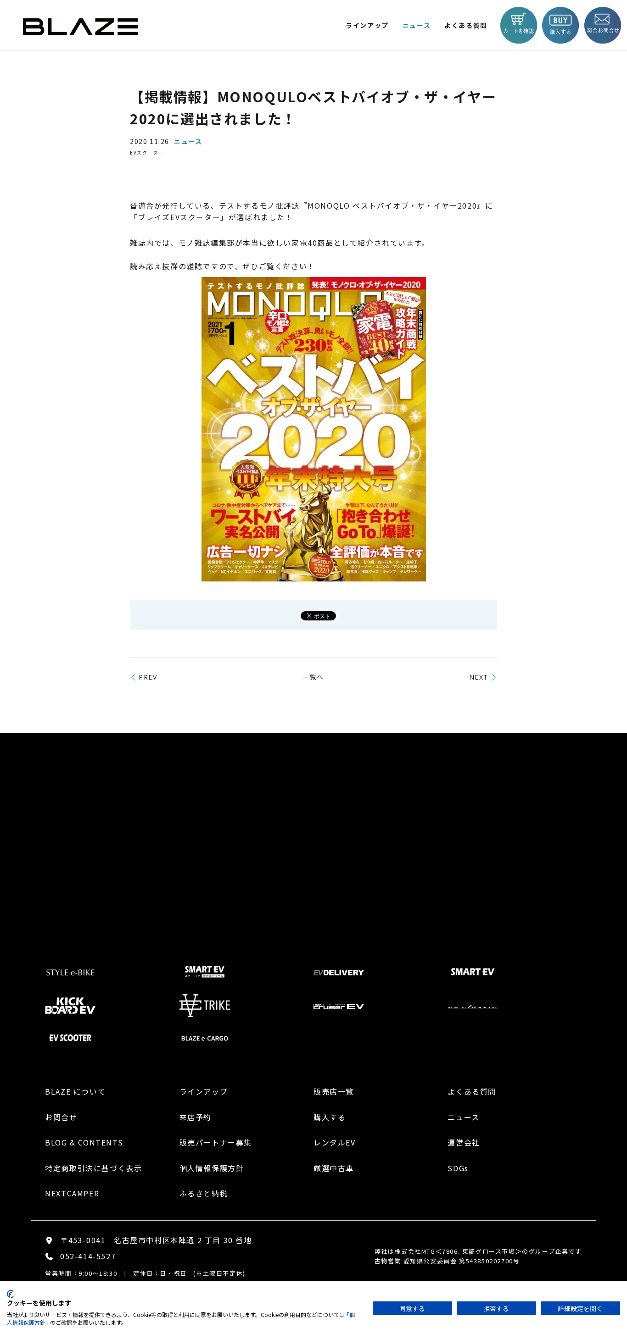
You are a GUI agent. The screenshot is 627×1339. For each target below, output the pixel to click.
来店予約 (195, 1117)
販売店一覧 (334, 1091)
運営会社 (464, 1142)
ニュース (417, 25)
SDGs (458, 1167)
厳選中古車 (334, 1167)
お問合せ (61, 1117)
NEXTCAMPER (72, 1193)
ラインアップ (203, 1091)
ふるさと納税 (203, 1193)
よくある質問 (465, 25)
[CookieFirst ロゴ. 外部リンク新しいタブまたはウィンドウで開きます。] (10, 1294)
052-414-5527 (88, 1256)
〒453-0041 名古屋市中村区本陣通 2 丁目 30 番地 (156, 1239)
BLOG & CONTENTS (84, 1142)
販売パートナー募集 (215, 1142)
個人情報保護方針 (211, 1167)
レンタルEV (335, 1142)
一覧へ (313, 676)
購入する (330, 1117)
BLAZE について (75, 1091)
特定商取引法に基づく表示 (93, 1167)
